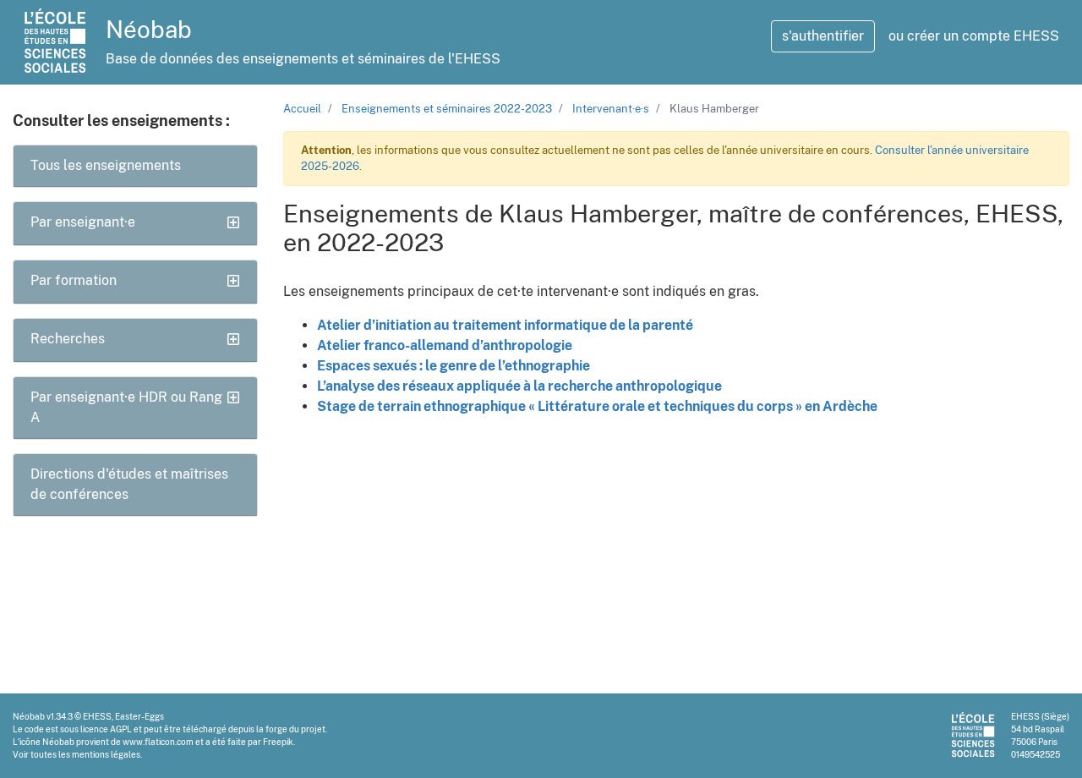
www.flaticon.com (158, 742)
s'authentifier (823, 36)
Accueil (302, 108)
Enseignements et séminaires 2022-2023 (447, 108)
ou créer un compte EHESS (973, 36)
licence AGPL (106, 729)
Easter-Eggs (139, 716)
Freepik (278, 742)
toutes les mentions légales (85, 754)
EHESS (97, 716)
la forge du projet (290, 729)
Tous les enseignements (105, 165)
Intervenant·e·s (610, 108)
